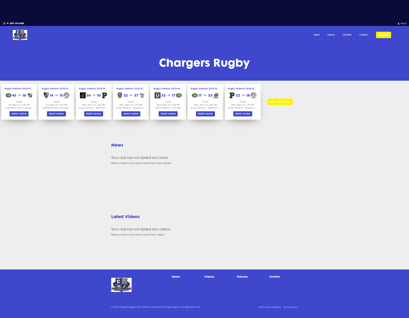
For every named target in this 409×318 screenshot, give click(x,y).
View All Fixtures (280, 101)
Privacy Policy (290, 307)
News (317, 34)
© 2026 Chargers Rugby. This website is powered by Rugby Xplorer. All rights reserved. (155, 307)
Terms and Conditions (270, 307)
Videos (331, 34)
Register (383, 34)
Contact (363, 34)
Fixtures (347, 34)
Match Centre (19, 113)
